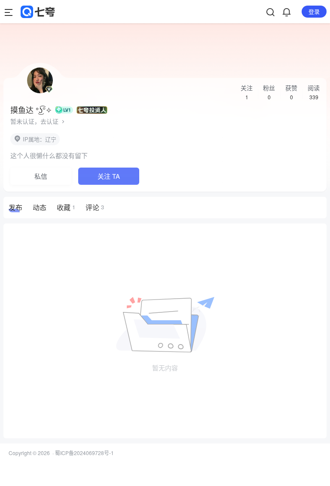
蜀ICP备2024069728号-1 (84, 452)
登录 (314, 11)
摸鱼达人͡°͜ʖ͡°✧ (31, 109)
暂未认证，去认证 (35, 121)
